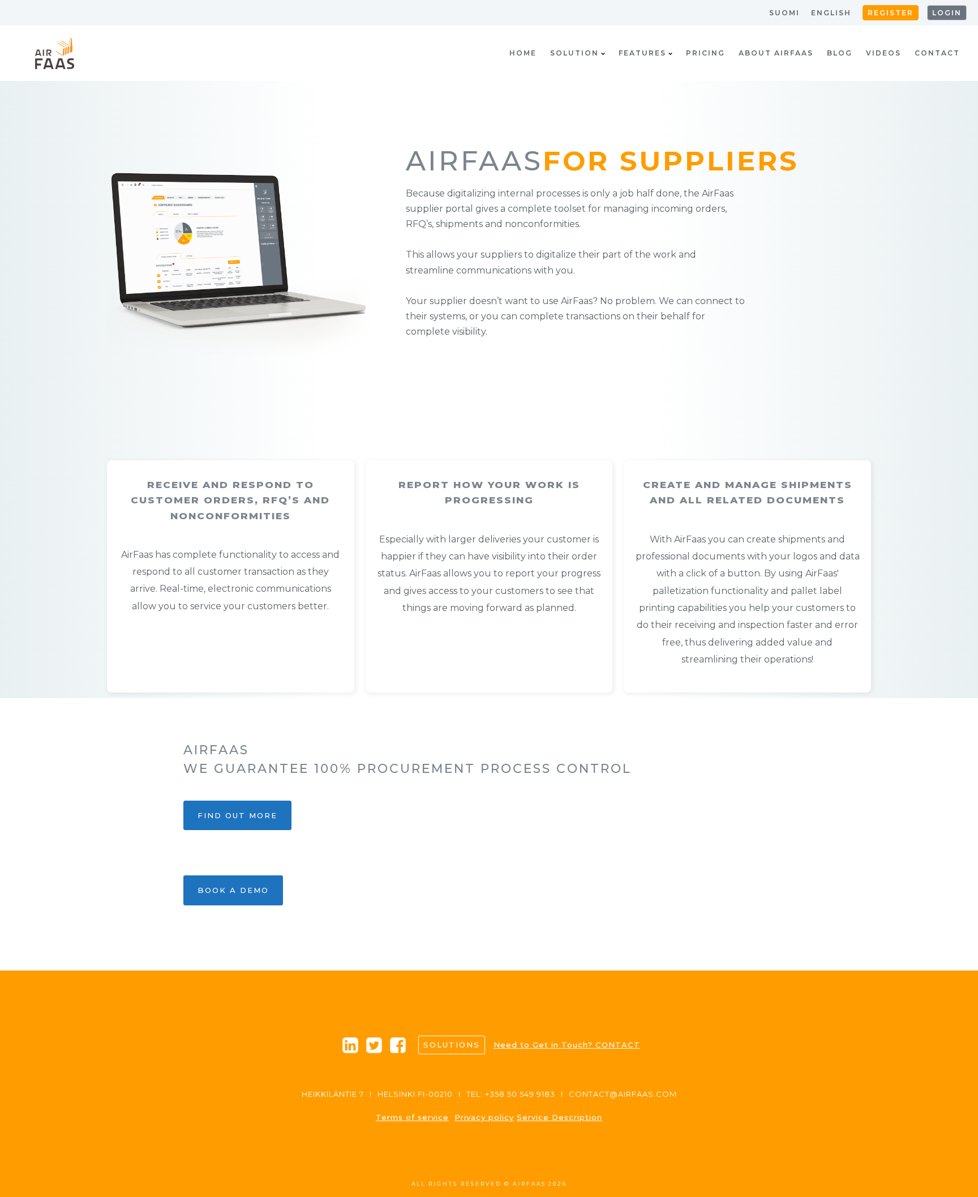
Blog (839, 53)
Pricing (705, 53)
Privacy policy (484, 1117)
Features (642, 53)
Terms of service (412, 1117)
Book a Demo (233, 890)
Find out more (237, 815)
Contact (937, 53)
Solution (574, 53)
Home (523, 53)
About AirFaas (776, 53)
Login (947, 12)
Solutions (451, 1044)
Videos (883, 53)
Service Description (559, 1117)
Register (890, 12)
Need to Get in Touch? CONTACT (567, 1044)
